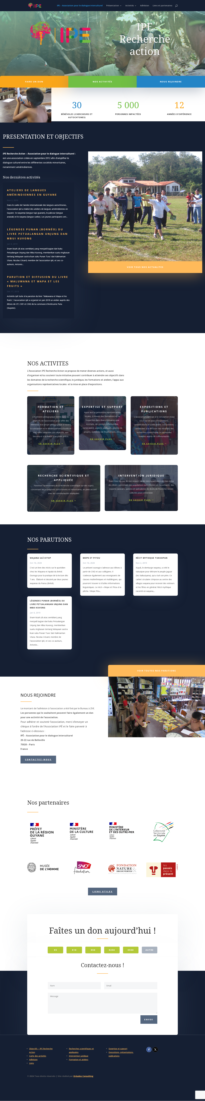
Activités (129, 6)
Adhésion (144, 6)
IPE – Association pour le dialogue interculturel (80, 6)
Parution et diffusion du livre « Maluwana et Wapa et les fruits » (37, 281)
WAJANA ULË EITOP (40, 558)
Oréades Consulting (83, 1076)
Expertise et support (118, 1048)
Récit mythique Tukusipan (151, 558)
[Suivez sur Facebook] (149, 1049)
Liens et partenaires (162, 6)
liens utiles (102, 891)
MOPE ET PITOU (91, 558)
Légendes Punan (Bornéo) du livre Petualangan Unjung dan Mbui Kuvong (37, 234)
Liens (31, 1063)
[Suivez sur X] (155, 1049)
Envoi (148, 1019)
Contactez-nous (38, 759)
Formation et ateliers (78, 1059)
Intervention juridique (78, 1056)
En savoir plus (50, 443)
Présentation (112, 6)
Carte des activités (37, 1056)
